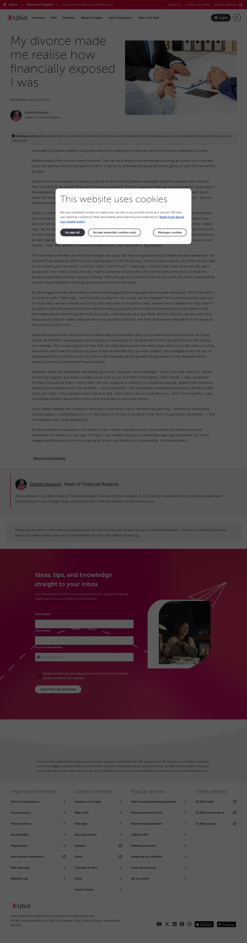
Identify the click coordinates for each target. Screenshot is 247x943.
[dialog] (123, 216)
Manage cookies (170, 232)
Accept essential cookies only (114, 232)
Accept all (72, 232)
